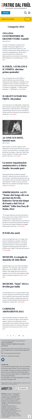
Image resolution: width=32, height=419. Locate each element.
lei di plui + (23, 89)
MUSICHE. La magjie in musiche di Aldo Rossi (14, 258)
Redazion (3, 344)
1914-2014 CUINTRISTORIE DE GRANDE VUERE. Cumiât (15, 36)
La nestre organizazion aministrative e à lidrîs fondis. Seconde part (14, 165)
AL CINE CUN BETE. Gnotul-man (13, 139)
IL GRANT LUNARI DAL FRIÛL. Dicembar (14, 97)
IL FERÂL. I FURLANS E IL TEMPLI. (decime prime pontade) (14, 69)
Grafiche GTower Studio (13, 356)
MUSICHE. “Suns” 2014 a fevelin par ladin (15, 285)
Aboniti (5, 13)
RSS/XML (9, 344)
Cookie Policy (4, 346)
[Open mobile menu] (29, 12)
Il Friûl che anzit (11, 233)
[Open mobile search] (25, 12)
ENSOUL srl (4, 356)
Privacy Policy (21, 344)
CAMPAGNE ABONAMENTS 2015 (13, 310)
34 (19, 335)
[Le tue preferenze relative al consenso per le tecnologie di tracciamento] (29, 416)
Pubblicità (14, 344)
